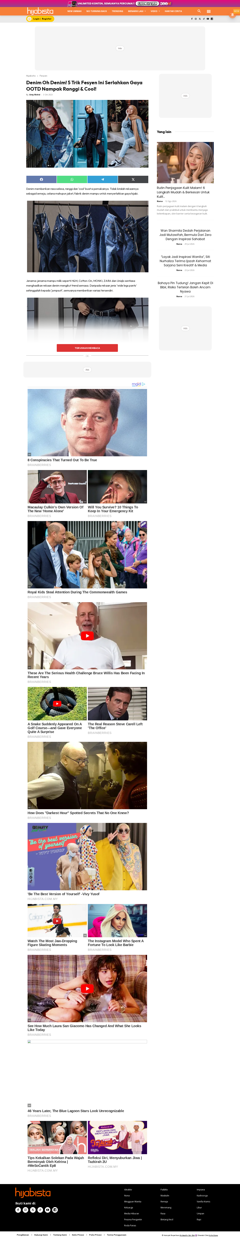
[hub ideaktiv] (208, 9)
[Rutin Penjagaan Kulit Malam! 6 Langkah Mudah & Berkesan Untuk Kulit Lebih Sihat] (185, 162)
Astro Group (213, 1235)
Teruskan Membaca (87, 348)
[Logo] (40, 11)
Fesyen (43, 75)
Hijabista (30, 75)
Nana (160, 201)
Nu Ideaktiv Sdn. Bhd (187, 1235)
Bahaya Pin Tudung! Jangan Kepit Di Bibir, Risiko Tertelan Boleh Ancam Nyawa (185, 287)
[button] (199, 11)
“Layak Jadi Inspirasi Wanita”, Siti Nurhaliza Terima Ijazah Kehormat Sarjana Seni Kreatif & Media (185, 261)
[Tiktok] (204, 19)
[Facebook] (192, 19)
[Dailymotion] (212, 19)
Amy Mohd (34, 94)
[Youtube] (208, 19)
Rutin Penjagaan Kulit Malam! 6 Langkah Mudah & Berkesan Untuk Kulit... (183, 192)
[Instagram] (196, 19)
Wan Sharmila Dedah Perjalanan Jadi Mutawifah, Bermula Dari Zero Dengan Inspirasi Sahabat (185, 235)
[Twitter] (200, 19)
